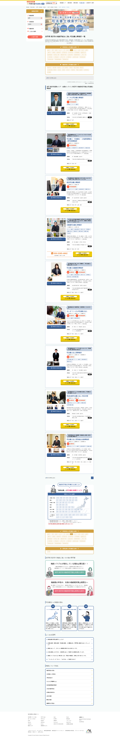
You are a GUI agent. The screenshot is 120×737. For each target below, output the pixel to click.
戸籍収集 (70, 67)
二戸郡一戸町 (83, 54)
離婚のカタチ (30, 725)
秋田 (67, 497)
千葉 (67, 500)
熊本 (66, 511)
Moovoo (29, 722)
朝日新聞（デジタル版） (32, 717)
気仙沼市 (76, 143)
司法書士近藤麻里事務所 (75, 268)
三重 (66, 504)
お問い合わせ (40, 731)
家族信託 (81, 67)
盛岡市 (48, 50)
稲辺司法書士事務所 (73, 182)
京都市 (81, 514)
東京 (57, 500)
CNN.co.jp (42, 718)
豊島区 (76, 313)
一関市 (52, 50)
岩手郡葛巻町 (77, 52)
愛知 (57, 504)
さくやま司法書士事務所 (75, 97)
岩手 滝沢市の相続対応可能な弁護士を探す (69, 572)
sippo (55, 717)
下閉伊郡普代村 (65, 59)
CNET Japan (43, 717)
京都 (63, 507)
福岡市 (74, 514)
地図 (89, 117)
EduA (29, 720)
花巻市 (56, 50)
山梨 (60, 502)
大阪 (57, 507)
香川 (72, 509)
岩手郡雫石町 (70, 52)
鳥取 (66, 509)
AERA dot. (43, 722)
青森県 (70, 227)
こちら (73, 522)
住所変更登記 (86, 69)
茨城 (70, 500)
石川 (69, 502)
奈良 (66, 507)
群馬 (76, 500)
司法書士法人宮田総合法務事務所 (78, 439)
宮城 (70, 497)
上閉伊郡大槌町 (75, 57)
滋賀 (69, 507)
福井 (72, 502)
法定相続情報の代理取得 (51, 69)
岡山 (60, 509)
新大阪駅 (82, 354)
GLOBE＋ (55, 718)
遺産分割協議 (76, 67)
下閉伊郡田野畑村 (57, 59)
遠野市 (86, 50)
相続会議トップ (63, 2)
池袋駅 (82, 313)
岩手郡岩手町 (64, 52)
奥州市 (67, 50)
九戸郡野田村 (68, 57)
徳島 (75, 509)
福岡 (57, 511)
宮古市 (75, 50)
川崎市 (67, 517)
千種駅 (83, 270)
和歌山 (73, 507)
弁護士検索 (70, 2)
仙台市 (76, 184)
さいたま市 (62, 517)
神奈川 (61, 500)
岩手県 (70, 99)
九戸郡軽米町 (56, 57)
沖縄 (79, 511)
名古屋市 (76, 270)
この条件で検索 (34, 36)
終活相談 (49, 72)
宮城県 (70, 143)
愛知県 (70, 270)
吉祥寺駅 (82, 441)
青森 (61, 497)
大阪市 (76, 354)
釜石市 (83, 50)
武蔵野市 (76, 441)
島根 (69, 509)
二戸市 (64, 50)
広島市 (85, 514)
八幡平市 (49, 52)
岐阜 (63, 504)
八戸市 (76, 227)
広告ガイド (34, 731)
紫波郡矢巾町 (83, 52)
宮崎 (72, 511)
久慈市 (79, 50)
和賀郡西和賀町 (77, 54)
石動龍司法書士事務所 (74, 225)
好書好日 (55, 720)
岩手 (64, 497)
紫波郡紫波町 (49, 54)
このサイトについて (32, 730)
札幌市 (70, 514)
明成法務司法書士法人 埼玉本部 (77, 396)
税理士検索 (76, 2)
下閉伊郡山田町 (50, 59)
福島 (76, 497)
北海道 (57, 497)
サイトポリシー (40, 730)
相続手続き (49, 67)
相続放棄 (54, 67)
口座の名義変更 (65, 67)
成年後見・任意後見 (61, 69)
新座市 (76, 398)
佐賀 (60, 511)
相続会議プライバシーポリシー (58, 730)
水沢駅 (48, 551)
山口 (63, 509)
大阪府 (70, 354)
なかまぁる (56, 722)
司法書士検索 (82, 2)
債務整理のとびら (44, 725)
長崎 (63, 511)
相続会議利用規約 (47, 730)
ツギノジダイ (68, 720)
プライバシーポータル (79, 730)
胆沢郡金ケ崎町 (56, 54)
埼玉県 (70, 398)
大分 (69, 511)
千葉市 (71, 517)
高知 (81, 509)
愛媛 (78, 509)
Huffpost (42, 720)
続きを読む (86, 110)
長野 (63, 502)
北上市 (60, 50)
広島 (57, 509)
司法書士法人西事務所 (74, 352)
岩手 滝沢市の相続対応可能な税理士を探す (69, 591)
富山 (66, 502)
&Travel (33, 718)
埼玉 (64, 500)
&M (28, 718)
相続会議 (68, 718)
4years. (67, 717)
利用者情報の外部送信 (69, 730)
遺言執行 (68, 69)
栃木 (73, 500)
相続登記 (59, 67)
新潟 (57, 502)
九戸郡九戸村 (62, 57)
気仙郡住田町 (70, 54)
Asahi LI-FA (68, 722)
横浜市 (57, 514)
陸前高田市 (59, 52)
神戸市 (77, 514)
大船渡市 (53, 52)
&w (30, 718)
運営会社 (30, 731)
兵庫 (60, 507)
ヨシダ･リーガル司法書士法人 (77, 311)
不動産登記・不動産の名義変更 (76, 69)
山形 (73, 497)
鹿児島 (75, 511)
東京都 (70, 313)
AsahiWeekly (81, 721)
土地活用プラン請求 (90, 2)
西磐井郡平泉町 (63, 54)
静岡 (60, 504)
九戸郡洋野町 (49, 57)
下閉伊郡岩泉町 (82, 57)
